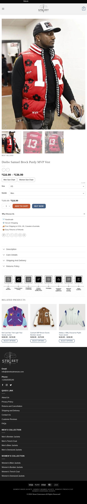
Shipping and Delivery (11, 411)
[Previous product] (8, 170)
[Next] (81, 74)
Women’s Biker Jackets (11, 463)
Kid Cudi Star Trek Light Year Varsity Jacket (12, 334)
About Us (5, 397)
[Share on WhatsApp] (4, 235)
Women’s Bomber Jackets (12, 467)
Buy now (39, 206)
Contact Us (6, 415)
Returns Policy (12, 266)
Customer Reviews (9, 419)
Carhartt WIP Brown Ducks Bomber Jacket (40, 334)
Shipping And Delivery (16, 260)
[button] (3, 8)
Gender (4, 193)
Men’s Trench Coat (9, 441)
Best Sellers (7, 155)
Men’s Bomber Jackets (11, 437)
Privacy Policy (7, 402)
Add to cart (21, 206)
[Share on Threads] (16, 235)
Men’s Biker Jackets (10, 445)
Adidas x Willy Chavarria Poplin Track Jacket (70, 334)
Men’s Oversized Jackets (12, 450)
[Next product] (3, 170)
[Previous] (6, 74)
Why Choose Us (8, 214)
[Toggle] (4, 249)
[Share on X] (12, 235)
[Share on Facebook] (8, 235)
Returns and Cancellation (12, 406)
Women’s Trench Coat (11, 472)
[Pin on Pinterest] (24, 235)
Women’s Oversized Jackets (13, 476)
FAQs (4, 423)
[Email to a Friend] (20, 235)
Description (11, 249)
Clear (83, 182)
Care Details (11, 255)
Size (3, 186)
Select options (10, 340)
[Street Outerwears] (43, 8)
